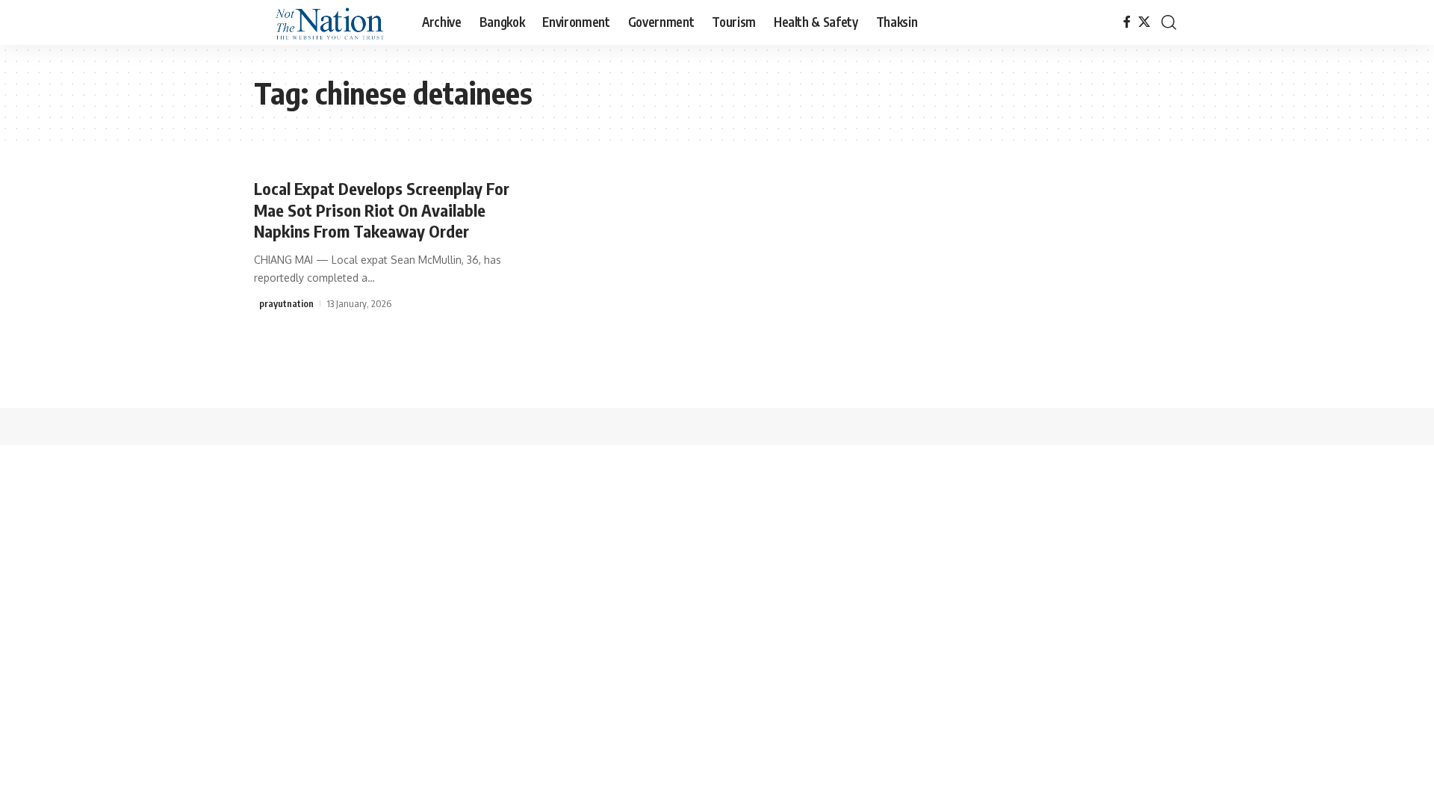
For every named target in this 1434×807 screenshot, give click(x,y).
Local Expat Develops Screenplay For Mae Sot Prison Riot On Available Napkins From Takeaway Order (381, 209)
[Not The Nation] (326, 22)
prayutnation (286, 303)
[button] (1168, 22)
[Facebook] (1127, 22)
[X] (1144, 22)
